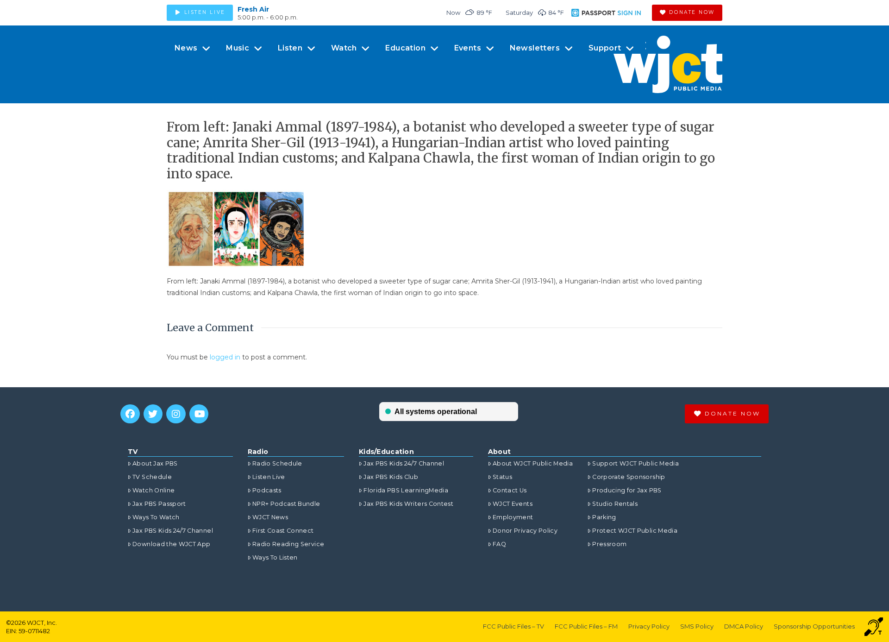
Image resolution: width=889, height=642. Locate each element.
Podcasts (267, 490)
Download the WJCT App (171, 544)
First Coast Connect (283, 530)
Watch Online (153, 490)
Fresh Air (253, 9)
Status (502, 476)
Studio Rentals (615, 503)
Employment (513, 517)
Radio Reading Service (288, 544)
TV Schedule (152, 476)
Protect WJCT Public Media (634, 530)
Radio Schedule (277, 463)
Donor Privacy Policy (525, 530)
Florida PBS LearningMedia (405, 490)
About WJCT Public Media (533, 463)
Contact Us (510, 490)
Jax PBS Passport (159, 503)
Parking (604, 517)
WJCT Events (512, 503)
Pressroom (609, 544)
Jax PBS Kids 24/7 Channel (172, 530)
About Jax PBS (155, 463)
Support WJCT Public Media (635, 463)
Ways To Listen (275, 557)
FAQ (499, 544)
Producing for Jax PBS (626, 490)
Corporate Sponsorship (628, 476)
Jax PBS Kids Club (390, 476)
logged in (225, 357)
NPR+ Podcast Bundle (286, 503)
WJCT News (270, 517)
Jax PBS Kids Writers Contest (408, 503)
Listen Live (268, 476)
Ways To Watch (156, 517)
